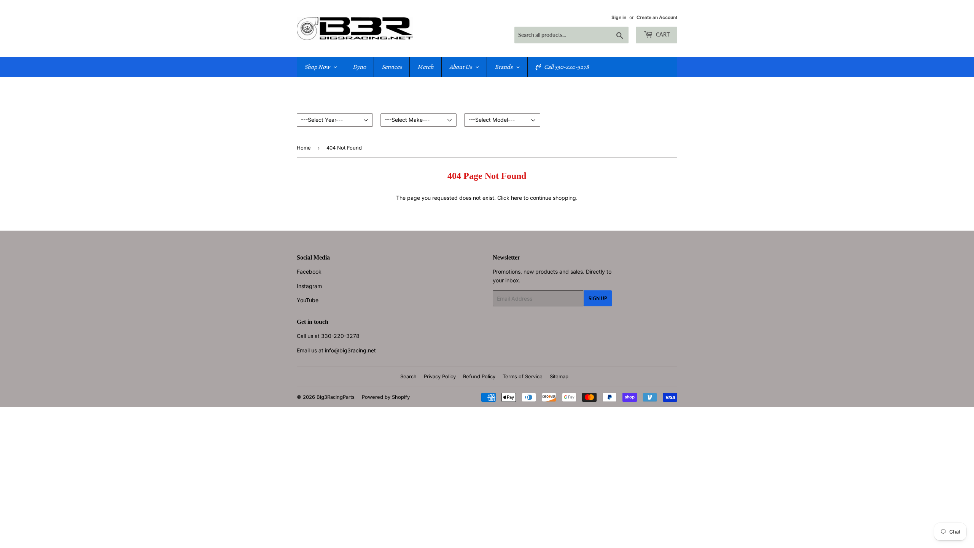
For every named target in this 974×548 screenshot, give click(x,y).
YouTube (307, 300)
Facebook (309, 271)
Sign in (618, 17)
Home (304, 148)
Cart (662, 34)
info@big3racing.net (350, 350)
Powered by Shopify (386, 397)
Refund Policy (479, 376)
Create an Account (657, 17)
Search (408, 376)
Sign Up (598, 298)
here (516, 197)
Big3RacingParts (336, 397)
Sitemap (559, 376)
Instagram (309, 286)
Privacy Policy (440, 376)
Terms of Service (523, 376)
